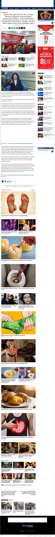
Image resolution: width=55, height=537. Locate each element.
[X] (12, 28)
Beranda (2, 10)
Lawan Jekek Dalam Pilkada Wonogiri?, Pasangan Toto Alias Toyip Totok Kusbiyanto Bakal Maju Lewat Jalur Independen (28, 493)
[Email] (22, 28)
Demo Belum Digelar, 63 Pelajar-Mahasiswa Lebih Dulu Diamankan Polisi (48, 88)
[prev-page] (33, 500)
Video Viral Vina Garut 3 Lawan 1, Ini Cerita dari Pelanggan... (48, 112)
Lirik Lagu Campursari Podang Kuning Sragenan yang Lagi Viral (48, 118)
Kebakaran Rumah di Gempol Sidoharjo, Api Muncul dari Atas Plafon (18, 511)
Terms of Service (40, 535)
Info (29, 8)
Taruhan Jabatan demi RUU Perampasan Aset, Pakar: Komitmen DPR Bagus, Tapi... (49, 76)
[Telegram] (17, 28)
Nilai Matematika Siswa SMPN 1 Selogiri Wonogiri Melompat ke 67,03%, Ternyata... (48, 82)
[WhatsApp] (14, 28)
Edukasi (48, 8)
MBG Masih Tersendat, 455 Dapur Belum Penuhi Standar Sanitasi (49, 98)
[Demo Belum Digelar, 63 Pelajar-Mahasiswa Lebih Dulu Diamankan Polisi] (40, 89)
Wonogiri (8, 10)
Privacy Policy (46, 535)
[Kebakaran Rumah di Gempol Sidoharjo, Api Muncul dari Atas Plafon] (18, 506)
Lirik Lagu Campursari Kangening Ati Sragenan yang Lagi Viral (49, 134)
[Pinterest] (19, 28)
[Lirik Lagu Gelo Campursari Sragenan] (40, 108)
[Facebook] (9, 28)
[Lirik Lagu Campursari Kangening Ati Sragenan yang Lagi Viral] (40, 135)
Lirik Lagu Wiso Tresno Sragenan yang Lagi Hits (48, 123)
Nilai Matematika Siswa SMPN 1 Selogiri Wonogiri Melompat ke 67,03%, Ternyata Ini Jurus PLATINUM (6, 512)
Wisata (24, 8)
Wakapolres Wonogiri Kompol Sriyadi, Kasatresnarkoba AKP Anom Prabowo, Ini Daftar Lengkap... (49, 129)
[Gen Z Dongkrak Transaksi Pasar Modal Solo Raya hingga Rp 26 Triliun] (40, 94)
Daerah (17, 8)
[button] (53, 8)
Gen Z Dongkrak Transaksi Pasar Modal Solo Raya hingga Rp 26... (48, 93)
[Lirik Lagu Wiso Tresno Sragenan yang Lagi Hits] (40, 124)
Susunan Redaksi (29, 535)
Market (34, 8)
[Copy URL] (27, 28)
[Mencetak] (24, 28)
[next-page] (35, 500)
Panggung (41, 8)
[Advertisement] (18, 133)
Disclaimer (50, 535)
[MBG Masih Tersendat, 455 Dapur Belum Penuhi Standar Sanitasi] (40, 99)
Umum (12, 8)
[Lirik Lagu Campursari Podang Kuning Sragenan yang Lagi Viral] (40, 119)
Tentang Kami (35, 535)
